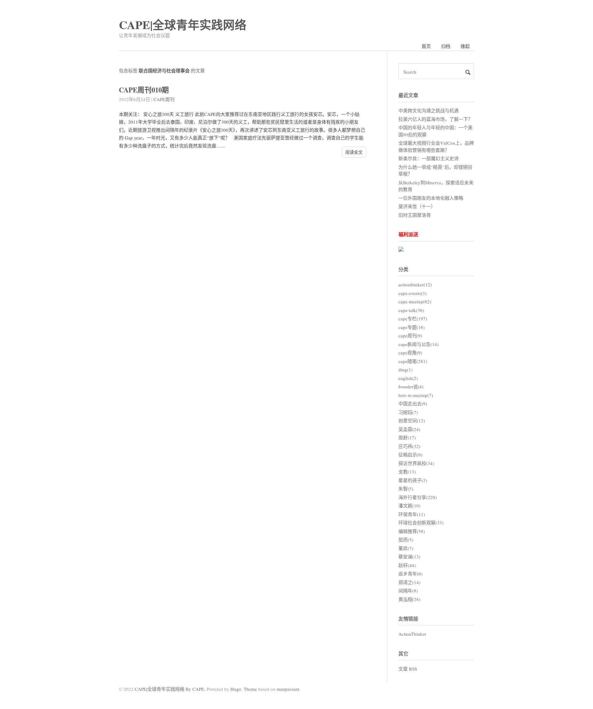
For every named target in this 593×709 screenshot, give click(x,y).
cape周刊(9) (410, 335)
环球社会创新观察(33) (421, 522)
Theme (250, 689)
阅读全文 (354, 152)
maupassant (288, 689)
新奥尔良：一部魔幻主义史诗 (428, 158)
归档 (445, 46)
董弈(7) (405, 548)
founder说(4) (410, 386)
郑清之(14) (409, 582)
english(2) (408, 378)
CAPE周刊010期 (144, 90)
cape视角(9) (410, 352)
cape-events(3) (412, 293)
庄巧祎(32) (409, 446)
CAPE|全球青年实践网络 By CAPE (169, 689)
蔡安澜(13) (409, 556)
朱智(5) (405, 488)
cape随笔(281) (412, 361)
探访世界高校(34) (416, 463)
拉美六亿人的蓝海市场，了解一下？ (435, 119)
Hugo (235, 689)
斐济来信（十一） (416, 206)
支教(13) (407, 471)
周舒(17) (407, 437)
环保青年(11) (411, 514)
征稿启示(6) (410, 454)
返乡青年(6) (410, 573)
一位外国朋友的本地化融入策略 (430, 198)
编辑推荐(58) (411, 531)
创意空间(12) (411, 420)
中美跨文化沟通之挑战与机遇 (428, 110)
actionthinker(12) (415, 284)
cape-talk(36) (411, 310)
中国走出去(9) (412, 403)
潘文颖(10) (409, 505)
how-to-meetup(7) (415, 395)
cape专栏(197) (412, 318)
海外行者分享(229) (417, 497)
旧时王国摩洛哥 (414, 215)
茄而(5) (405, 539)
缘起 (465, 46)
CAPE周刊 (164, 99)
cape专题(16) (411, 327)
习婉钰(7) (408, 412)
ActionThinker (412, 634)
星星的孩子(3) (412, 480)
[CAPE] (400, 250)
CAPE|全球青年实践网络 (182, 24)
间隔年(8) (408, 590)
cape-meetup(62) (414, 301)
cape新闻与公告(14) (418, 344)
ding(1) (405, 369)
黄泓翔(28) (409, 599)
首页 (426, 46)
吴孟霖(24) (409, 429)
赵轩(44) (407, 565)
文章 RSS (407, 669)
